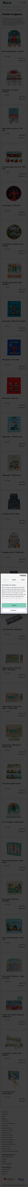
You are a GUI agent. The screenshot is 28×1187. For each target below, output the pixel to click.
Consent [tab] (5, 579)
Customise (13, 610)
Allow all (14, 605)
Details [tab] (14, 579)
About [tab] (23, 579)
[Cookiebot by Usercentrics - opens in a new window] (20, 576)
